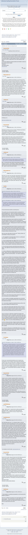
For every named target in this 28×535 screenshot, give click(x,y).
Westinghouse (7, 74)
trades (5, 186)
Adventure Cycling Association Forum (10, 0)
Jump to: (24, 516)
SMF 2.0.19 (9, 530)
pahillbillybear (7, 404)
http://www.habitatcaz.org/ (6, 120)
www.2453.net (4, 66)
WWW (7, 49)
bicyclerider (6, 48)
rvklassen (6, 99)
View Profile (4, 49)
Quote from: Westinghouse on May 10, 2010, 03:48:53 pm (11, 200)
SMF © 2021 (14, 530)
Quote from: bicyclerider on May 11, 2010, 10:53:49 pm (11, 157)
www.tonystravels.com (16, 449)
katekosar (6, 489)
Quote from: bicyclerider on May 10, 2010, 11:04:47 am (11, 191)
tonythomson (7, 417)
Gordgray (6, 337)
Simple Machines (18, 530)
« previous (22, 40)
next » (25, 40)
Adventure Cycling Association (18, 529)
